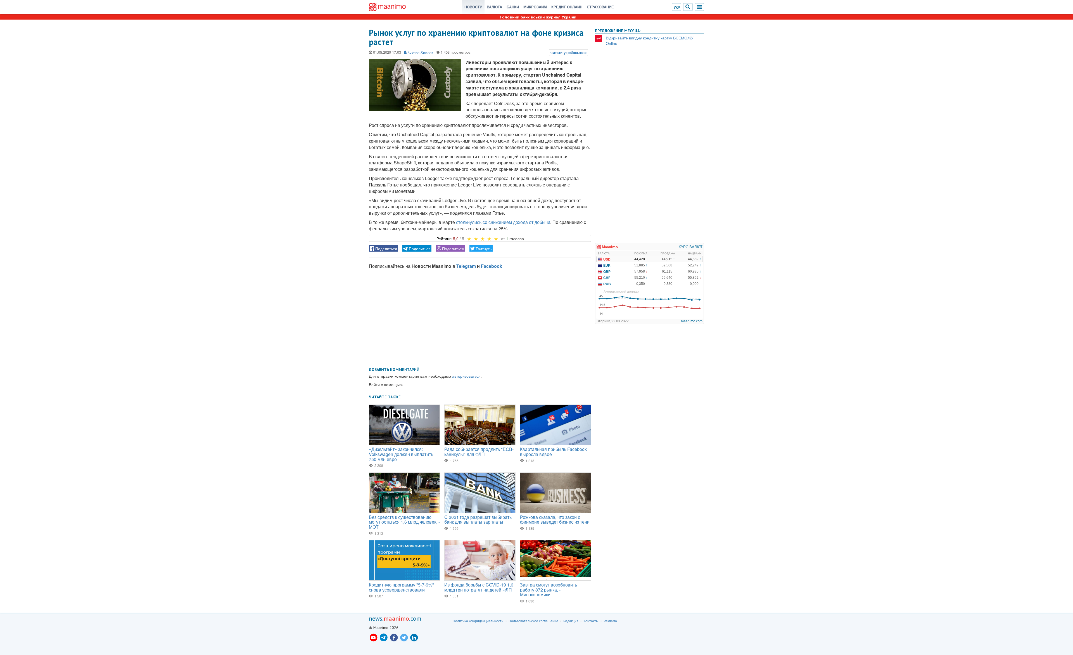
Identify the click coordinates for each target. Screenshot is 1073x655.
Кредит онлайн (566, 7)
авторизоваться (466, 376)
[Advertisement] (480, 320)
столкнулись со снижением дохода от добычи (503, 222)
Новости (473, 7)
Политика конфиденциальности (478, 621)
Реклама (610, 621)
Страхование (600, 7)
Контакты (591, 621)
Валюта (494, 7)
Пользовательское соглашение (533, 621)
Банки (513, 7)
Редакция (570, 621)
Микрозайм (535, 7)
